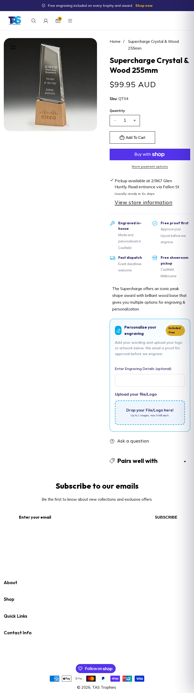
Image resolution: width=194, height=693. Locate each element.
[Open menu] (70, 20)
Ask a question (133, 441)
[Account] (45, 20)
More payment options (150, 166)
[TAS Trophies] (14, 20)
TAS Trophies (104, 687)
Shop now (144, 5)
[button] (150, 460)
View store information (143, 202)
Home (115, 41)
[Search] (33, 20)
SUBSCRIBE (166, 517)
